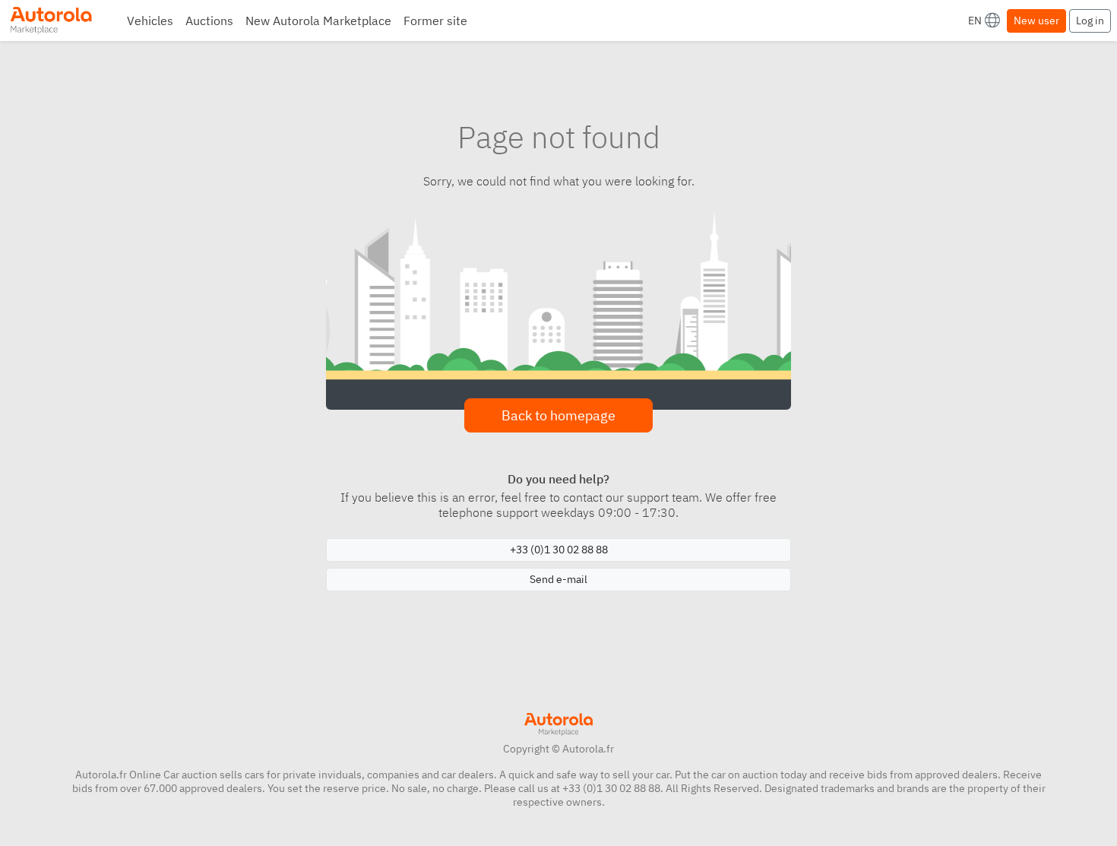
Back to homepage (558, 415)
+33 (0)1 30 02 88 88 (559, 549)
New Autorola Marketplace (318, 20)
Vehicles (150, 20)
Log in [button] (1090, 20)
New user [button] (1036, 20)
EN (975, 20)
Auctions (209, 20)
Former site (435, 20)
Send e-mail (558, 579)
